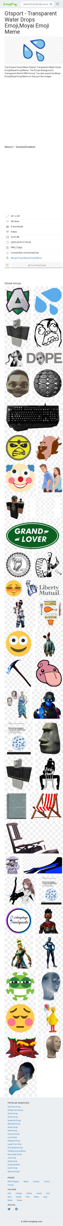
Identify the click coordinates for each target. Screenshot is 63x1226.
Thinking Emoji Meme (17, 1151)
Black (10, 1200)
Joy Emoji (12, 1158)
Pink (27, 1197)
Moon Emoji (13, 1127)
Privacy (11, 1185)
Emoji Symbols (14, 1165)
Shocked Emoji (14, 1124)
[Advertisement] (31, 111)
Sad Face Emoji (14, 1107)
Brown (19, 1200)
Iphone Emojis (14, 1171)
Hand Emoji (12, 1168)
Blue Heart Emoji (15, 1154)
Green (39, 1193)
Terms (47, 1181)
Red (9, 1193)
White (36, 1197)
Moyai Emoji (16, 258)
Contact (36, 1181)
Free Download (38, 265)
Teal (48, 1193)
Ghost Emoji (13, 1117)
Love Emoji (12, 1137)
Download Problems (25, 147)
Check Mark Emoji (15, 1148)
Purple (18, 1197)
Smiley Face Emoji (15, 1110)
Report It (9, 147)
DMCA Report (13, 1181)
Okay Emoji (12, 1161)
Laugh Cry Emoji (14, 1144)
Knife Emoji (12, 1131)
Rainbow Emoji (14, 1141)
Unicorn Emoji (13, 1134)
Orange (19, 1193)
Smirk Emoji (13, 1113)
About (25, 1181)
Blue (9, 1197)
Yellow (29, 1193)
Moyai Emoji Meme (32, 258)
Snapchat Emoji (14, 1120)
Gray (45, 1197)
